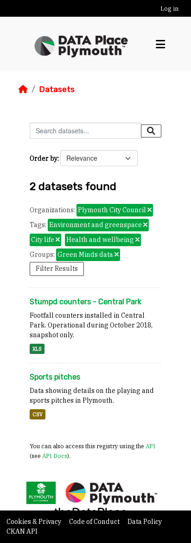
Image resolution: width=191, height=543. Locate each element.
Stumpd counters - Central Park (85, 301)
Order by (43, 158)
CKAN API (22, 531)
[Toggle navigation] (160, 44)
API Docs (54, 455)
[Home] (23, 89)
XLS (37, 349)
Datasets (57, 89)
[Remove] (149, 210)
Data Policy (144, 521)
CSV (37, 414)
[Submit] (151, 130)
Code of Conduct (95, 521)
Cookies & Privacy (34, 521)
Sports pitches (55, 377)
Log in (169, 9)
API (150, 446)
